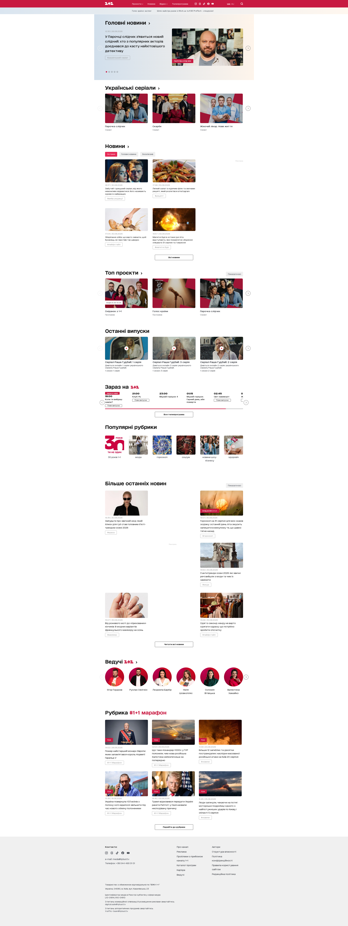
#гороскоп (207, 536)
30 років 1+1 (114, 457)
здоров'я (233, 457)
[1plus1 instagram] (106, 853)
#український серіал (117, 57)
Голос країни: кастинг (142, 11)
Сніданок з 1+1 (209, 511)
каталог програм (186, 865)
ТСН (109, 740)
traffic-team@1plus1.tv (116, 911)
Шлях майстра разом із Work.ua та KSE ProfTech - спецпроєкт (185, 11)
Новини (151, 4)
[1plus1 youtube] (128, 853)
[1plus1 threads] (112, 853)
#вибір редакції (115, 198)
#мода (205, 584)
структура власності (224, 851)
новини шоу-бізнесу (209, 459)
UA (228, 4)
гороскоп (162, 457)
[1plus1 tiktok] (117, 853)
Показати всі (234, 274)
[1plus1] (109, 3)
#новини (205, 761)
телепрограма (180, 4)
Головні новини (125, 22)
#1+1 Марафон (114, 762)
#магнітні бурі (162, 247)
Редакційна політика (224, 874)
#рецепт (159, 196)
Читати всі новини (174, 644)
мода (138, 457)
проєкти (137, 4)
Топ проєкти (121, 272)
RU (233, 4)
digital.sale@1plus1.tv (115, 904)
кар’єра (181, 870)
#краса (111, 532)
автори (216, 846)
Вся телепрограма (174, 414)
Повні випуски (113, 405)
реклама (182, 851)
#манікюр (112, 635)
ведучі (114, 661)
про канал (182, 846)
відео (163, 4)
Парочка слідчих (182, 61)
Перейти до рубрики (174, 827)
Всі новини (174, 257)
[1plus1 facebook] (122, 853)
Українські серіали (130, 87)
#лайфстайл (113, 244)
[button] (106, 72)
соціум (186, 457)
